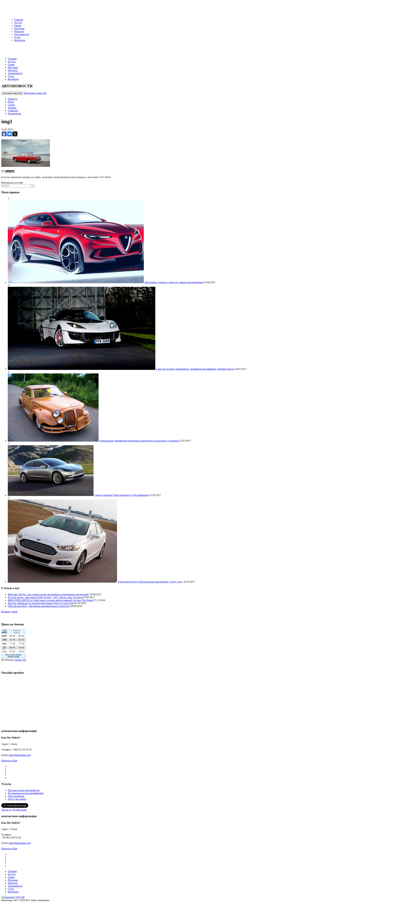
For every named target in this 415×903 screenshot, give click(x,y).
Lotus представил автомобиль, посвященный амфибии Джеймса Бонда (195, 369)
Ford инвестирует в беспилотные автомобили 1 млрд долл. (150, 581)
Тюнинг (12, 107)
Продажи (19, 28)
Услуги (18, 22)
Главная (18, 19)
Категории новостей (35, 93)
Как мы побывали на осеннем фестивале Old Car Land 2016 (41, 603)
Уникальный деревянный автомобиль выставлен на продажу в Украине (139, 440)
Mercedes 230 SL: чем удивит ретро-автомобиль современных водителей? (48, 594)
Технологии (14, 113)
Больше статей (9, 611)
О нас (17, 37)
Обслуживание (16, 796)
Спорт (11, 104)
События (13, 110)
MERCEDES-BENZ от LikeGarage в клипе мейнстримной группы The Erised (50, 600)
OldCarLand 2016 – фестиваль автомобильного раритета (39, 606)
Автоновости (21, 34)
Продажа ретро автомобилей (24, 790)
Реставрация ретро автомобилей (25, 793)
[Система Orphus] (7, 171)
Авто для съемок (17, 799)
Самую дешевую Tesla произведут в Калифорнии (121, 495)
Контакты (19, 40)
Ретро (11, 101)
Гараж (17, 25)
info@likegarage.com (20, 755)
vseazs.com (20, 659)
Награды (19, 31)
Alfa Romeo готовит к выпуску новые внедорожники (173, 282)
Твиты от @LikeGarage (14, 809)
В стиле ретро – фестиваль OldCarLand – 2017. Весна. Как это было (45, 597)
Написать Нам (9, 760)
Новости (12, 99)
